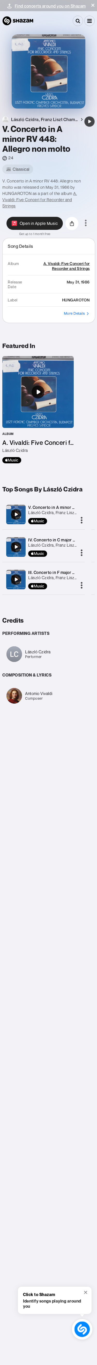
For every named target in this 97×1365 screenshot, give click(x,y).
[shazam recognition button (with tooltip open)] (82, 1329)
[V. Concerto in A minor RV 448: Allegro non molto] (89, 121)
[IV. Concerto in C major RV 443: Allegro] (16, 547)
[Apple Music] (11, 460)
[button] (92, 5)
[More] (81, 520)
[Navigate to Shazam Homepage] (17, 20)
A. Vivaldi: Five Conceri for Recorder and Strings (39, 199)
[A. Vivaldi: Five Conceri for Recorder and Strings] (38, 409)
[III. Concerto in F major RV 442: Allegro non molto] (16, 579)
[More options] (86, 223)
